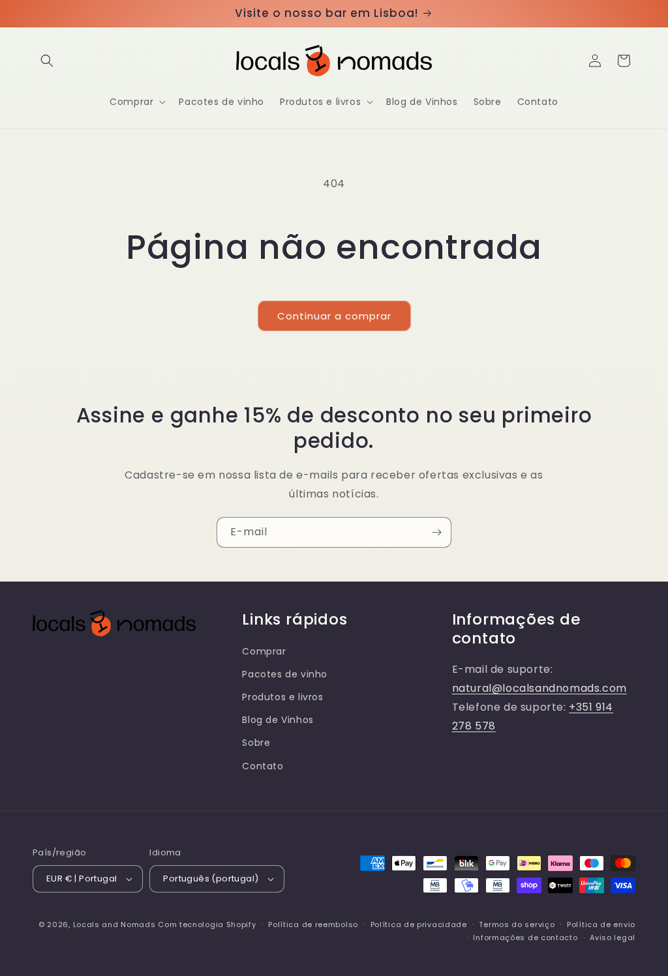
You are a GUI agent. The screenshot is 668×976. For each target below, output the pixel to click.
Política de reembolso (313, 924)
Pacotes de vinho (284, 674)
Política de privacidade (419, 924)
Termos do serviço (516, 924)
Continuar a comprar (334, 316)
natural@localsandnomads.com (539, 688)
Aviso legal (612, 937)
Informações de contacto (525, 937)
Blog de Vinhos (277, 719)
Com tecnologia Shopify (207, 924)
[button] (47, 60)
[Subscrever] (436, 532)
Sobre (256, 742)
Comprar (264, 651)
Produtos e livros (282, 696)
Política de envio (601, 924)
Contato (262, 766)
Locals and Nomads (114, 924)
